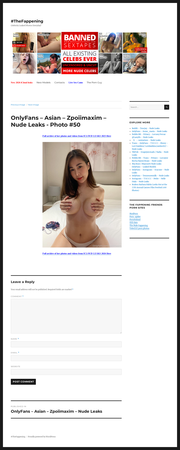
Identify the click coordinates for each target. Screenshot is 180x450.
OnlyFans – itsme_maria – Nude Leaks (149, 131)
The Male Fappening (139, 225)
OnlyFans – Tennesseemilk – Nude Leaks (150, 175)
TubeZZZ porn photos (139, 228)
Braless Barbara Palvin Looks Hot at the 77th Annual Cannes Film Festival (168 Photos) (149, 187)
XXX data (134, 222)
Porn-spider (135, 216)
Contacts (59, 82)
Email (15, 353)
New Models (43, 82)
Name (15, 339)
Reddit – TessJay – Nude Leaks (146, 128)
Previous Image (18, 105)
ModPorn (134, 213)
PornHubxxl (135, 219)
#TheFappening (27, 21)
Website (15, 366)
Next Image (33, 105)
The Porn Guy (94, 82)
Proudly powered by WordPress (42, 437)
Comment (17, 296)
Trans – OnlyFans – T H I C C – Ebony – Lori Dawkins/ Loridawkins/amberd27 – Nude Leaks (150, 146)
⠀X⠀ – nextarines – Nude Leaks (146, 140)
